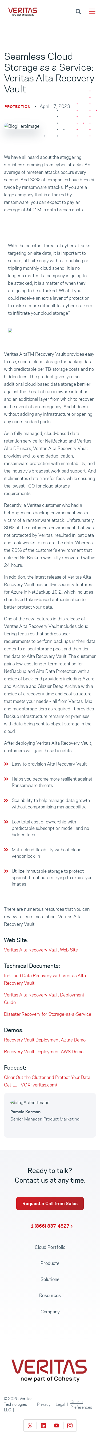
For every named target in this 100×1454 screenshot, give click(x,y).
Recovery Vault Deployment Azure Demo (45, 1040)
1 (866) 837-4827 (50, 1226)
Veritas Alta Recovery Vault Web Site (41, 950)
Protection (18, 106)
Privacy (44, 1404)
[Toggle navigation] (92, 11)
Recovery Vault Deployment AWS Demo (43, 1051)
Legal (60, 1404)
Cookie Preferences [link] (81, 1404)
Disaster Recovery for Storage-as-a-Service (47, 1014)
